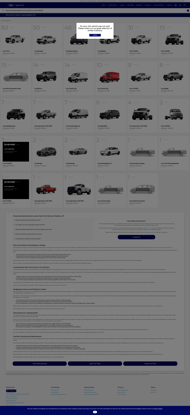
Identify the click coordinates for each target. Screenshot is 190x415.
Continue (95, 35)
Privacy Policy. (158, 408)
